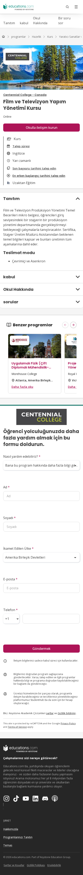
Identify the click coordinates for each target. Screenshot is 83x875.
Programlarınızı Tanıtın (17, 837)
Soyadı (9, 518)
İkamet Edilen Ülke (18, 548)
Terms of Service (17, 726)
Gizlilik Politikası (36, 865)
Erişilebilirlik (54, 865)
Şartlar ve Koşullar (14, 865)
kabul (24, 23)
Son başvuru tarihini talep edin (34, 168)
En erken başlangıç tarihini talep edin (38, 176)
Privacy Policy (68, 723)
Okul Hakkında (40, 20)
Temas (7, 845)
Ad (6, 487)
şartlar (50, 713)
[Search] (67, 6)
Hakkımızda (10, 829)
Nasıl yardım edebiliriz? (21, 456)
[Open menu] (76, 6)
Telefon (10, 610)
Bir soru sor (64, 20)
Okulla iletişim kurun (41, 127)
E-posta (10, 579)
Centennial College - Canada (25, 95)
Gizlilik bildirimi (67, 713)
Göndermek (41, 648)
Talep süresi (21, 146)
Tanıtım (9, 23)
